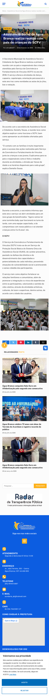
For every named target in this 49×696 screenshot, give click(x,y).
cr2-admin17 (10, 48)
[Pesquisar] (45, 4)
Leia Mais (12, 674)
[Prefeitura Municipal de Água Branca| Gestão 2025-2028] (24, 4)
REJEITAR (24, 690)
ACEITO (24, 682)
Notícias (7, 28)
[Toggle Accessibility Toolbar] (4, 345)
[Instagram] (24, 541)
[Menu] (3, 4)
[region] (24, 674)
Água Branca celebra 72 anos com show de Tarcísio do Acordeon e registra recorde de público (21, 427)
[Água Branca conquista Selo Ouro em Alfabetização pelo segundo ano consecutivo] (24, 370)
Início (4, 11)
